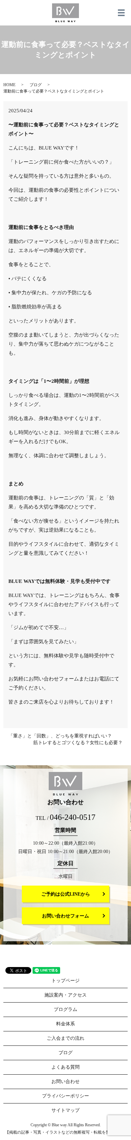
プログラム (65, 1009)
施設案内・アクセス (65, 995)
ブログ (36, 84)
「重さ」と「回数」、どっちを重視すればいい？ (60, 735)
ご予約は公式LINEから (65, 894)
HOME (9, 84)
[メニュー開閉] (121, 12)
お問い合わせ (65, 1081)
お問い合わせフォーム (65, 915)
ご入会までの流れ (65, 1038)
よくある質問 (65, 1067)
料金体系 (65, 1023)
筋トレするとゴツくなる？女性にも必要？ (78, 742)
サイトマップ (65, 1110)
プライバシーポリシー (65, 1095)
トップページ (65, 980)
